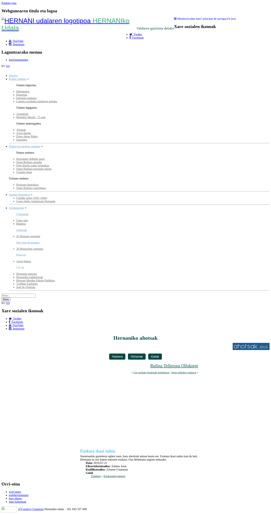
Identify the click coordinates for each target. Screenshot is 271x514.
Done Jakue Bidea (27, 136)
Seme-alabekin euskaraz (183, 372)
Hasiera (13, 75)
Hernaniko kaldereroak (29, 277)
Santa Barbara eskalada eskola (33, 168)
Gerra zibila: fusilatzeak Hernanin (35, 201)
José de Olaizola (25, 287)
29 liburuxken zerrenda (29, 248)
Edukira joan (8, 3)
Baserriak (21, 94)
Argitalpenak (16, 207)
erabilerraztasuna (18, 495)
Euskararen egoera (114, 476)
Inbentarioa (22, 91)
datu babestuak (17, 501)
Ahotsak (21, 129)
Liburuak (21, 230)
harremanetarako (18, 59)
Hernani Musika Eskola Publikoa (35, 280)
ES (8, 66)
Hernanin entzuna (26, 273)
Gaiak (155, 356)
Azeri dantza (23, 133)
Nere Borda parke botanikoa (32, 165)
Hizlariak (137, 356)
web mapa (15, 491)
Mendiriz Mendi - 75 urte (31, 117)
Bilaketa (21, 223)
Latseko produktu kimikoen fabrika (36, 101)
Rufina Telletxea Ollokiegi (174, 365)
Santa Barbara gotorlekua (31, 188)
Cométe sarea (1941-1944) (31, 198)
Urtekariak (22, 214)
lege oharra (15, 498)
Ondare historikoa (19, 194)
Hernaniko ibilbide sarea (30, 158)
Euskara (96, 476)
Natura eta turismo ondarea (24, 146)
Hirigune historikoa (27, 184)
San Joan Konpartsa (27, 242)
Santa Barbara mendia (29, 162)
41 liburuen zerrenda (28, 236)
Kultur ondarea (17, 79)
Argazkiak (22, 114)
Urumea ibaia (24, 172)
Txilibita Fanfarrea (27, 283)
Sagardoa (21, 139)
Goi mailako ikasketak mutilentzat (151, 372)
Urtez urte (22, 220)
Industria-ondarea (26, 98)
